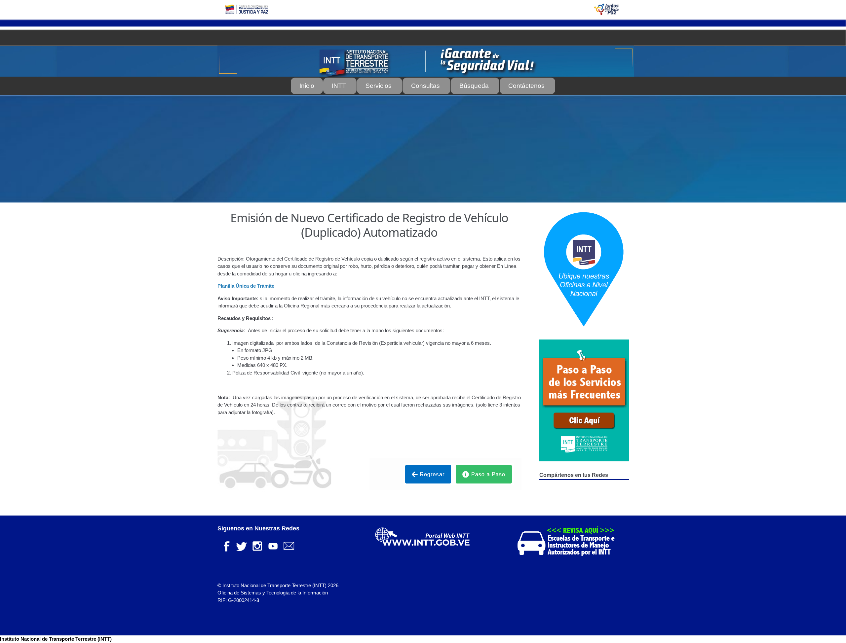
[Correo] (289, 545)
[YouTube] (273, 545)
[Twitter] (241, 545)
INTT (339, 85)
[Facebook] (225, 545)
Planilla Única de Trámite (245, 286)
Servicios (378, 85)
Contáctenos (526, 85)
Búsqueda (474, 85)
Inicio (306, 85)
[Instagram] (257, 545)
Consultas (425, 85)
